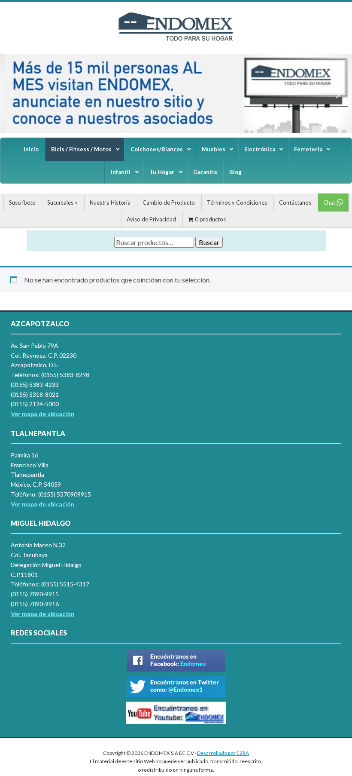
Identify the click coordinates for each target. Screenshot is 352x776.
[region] (176, 93)
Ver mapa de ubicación (42, 504)
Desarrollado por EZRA (223, 753)
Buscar (209, 242)
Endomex (176, 34)
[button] (13, 93)
